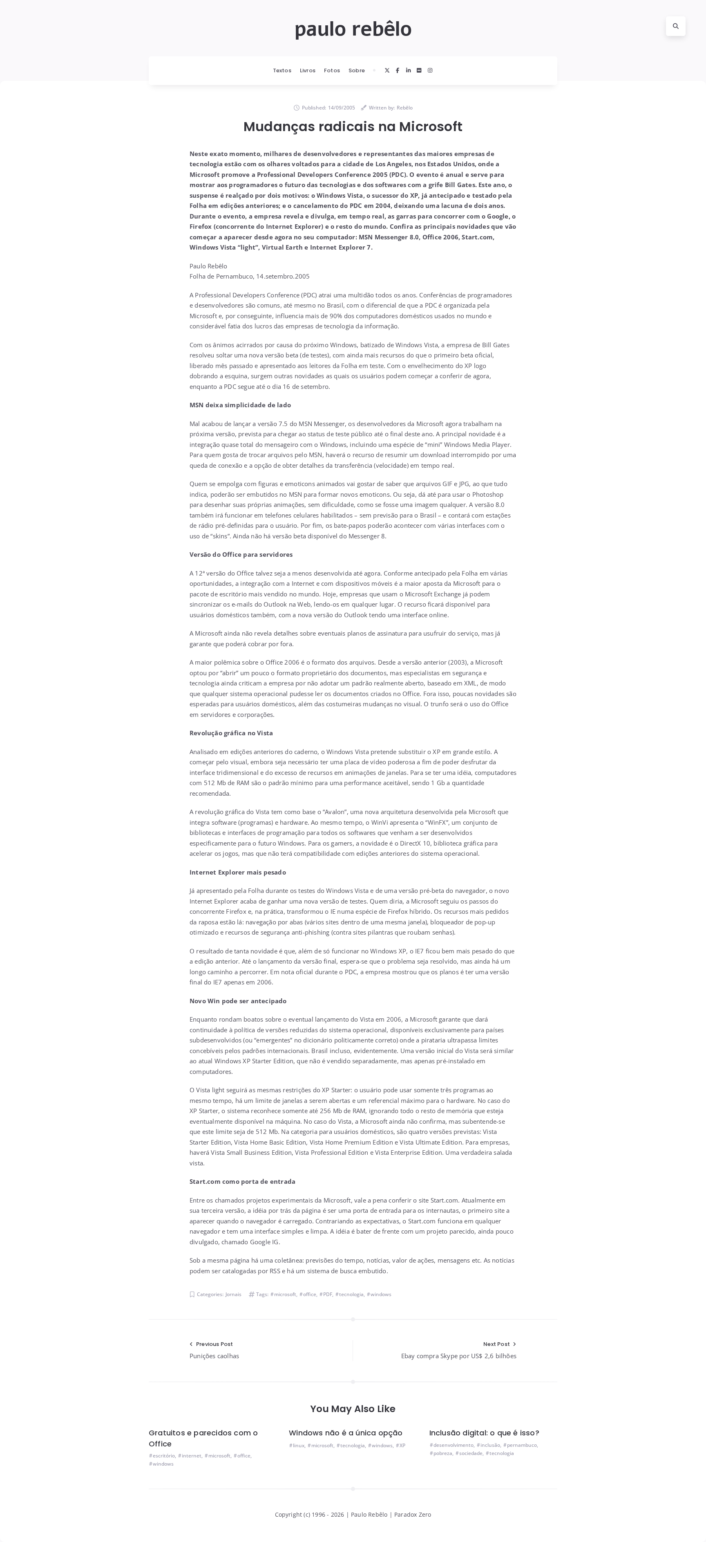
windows (381, 1294)
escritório (164, 1455)
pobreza (442, 1453)
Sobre (357, 70)
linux (298, 1445)
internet (191, 1455)
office (309, 1294)
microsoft (285, 1294)
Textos (282, 70)
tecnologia (351, 1294)
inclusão (490, 1445)
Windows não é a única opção (345, 1433)
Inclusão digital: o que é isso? (484, 1433)
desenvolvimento (453, 1445)
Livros (307, 70)
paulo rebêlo (353, 29)
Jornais (233, 1294)
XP (402, 1445)
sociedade (471, 1453)
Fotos (332, 70)
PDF (327, 1294)
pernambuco (522, 1445)
